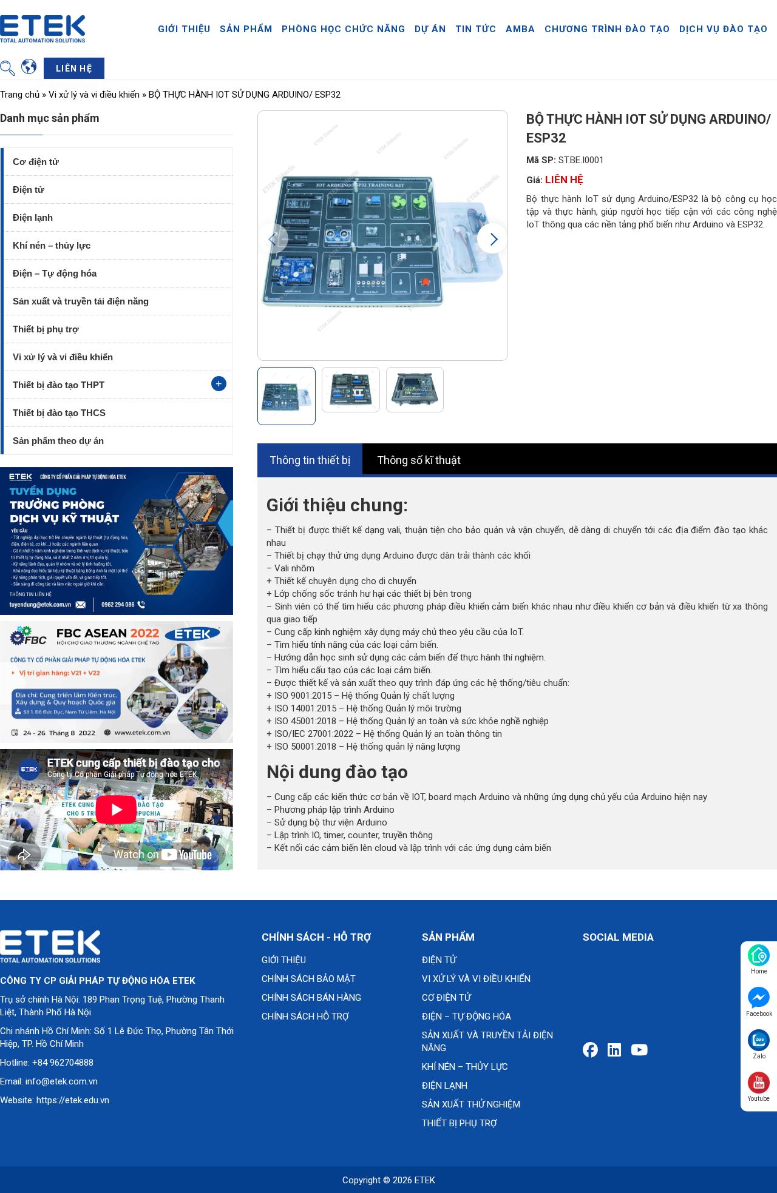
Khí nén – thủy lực (51, 245)
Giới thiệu (184, 29)
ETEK (425, 1180)
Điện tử (28, 189)
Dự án (430, 29)
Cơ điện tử (36, 161)
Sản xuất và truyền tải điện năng (81, 301)
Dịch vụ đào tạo (723, 29)
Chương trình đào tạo (607, 29)
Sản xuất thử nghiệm (471, 1104)
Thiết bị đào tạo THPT (58, 385)
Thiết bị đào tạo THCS (59, 413)
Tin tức (476, 29)
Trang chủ (19, 94)
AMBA (520, 29)
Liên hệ (74, 68)
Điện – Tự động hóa (55, 273)
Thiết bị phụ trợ (46, 329)
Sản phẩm (246, 29)
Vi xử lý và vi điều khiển (94, 94)
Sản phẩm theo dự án (58, 440)
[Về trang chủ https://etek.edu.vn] (42, 27)
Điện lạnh (33, 217)
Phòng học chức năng (343, 29)
